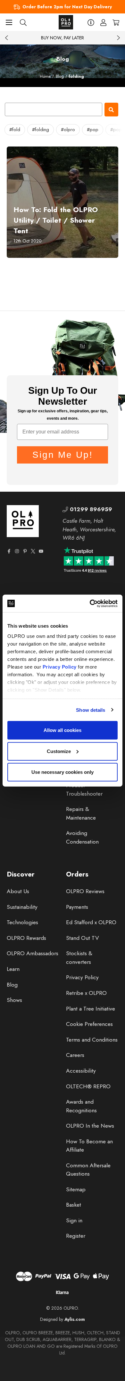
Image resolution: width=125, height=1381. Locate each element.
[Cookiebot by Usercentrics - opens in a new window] (90, 603)
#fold (14, 129)
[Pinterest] (25, 551)
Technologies (22, 922)
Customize (59, 751)
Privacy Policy (60, 666)
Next (118, 37)
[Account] (103, 22)
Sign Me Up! (62, 455)
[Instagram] (17, 551)
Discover (21, 874)
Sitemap (76, 1189)
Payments (77, 907)
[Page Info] (90, 22)
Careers (75, 1055)
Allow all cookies (62, 730)
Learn (13, 969)
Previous (6, 37)
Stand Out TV (82, 938)
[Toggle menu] (9, 22)
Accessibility (81, 1071)
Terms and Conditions (92, 1040)
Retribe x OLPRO (86, 993)
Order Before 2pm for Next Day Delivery (67, 7)
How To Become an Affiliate (89, 1145)
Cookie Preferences (89, 1024)
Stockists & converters (79, 957)
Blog (12, 984)
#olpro (68, 129)
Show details (90, 709)
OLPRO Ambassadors (32, 953)
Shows (14, 1000)
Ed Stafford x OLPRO (91, 922)
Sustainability (22, 907)
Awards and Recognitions (81, 1106)
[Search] (23, 22)
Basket (73, 1205)
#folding (40, 129)
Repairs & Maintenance (81, 813)
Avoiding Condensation (82, 837)
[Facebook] (9, 551)
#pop (92, 129)
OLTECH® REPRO (88, 1086)
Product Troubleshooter (84, 789)
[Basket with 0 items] (115, 22)
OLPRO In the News (90, 1126)
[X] (33, 551)
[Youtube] (41, 551)
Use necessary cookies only (62, 772)
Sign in (74, 1220)
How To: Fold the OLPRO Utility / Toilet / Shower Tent (55, 220)
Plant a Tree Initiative (90, 1008)
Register (75, 1236)
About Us (18, 891)
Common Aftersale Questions (88, 1169)
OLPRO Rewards (26, 938)
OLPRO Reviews (85, 891)
